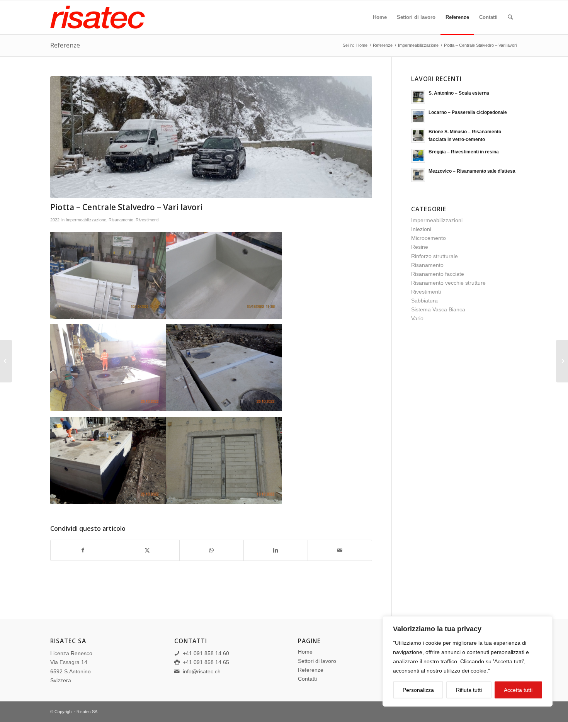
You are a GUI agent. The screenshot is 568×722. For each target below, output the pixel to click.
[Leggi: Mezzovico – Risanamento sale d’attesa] (418, 175)
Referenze (65, 45)
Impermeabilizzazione (86, 219)
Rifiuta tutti (469, 690)
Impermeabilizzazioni (437, 220)
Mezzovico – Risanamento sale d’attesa (472, 171)
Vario (417, 318)
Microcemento (428, 238)
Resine (419, 247)
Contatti (307, 679)
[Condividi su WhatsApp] (211, 550)
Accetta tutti (518, 690)
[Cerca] (510, 17)
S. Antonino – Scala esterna (459, 93)
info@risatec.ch (202, 671)
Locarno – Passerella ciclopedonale (468, 112)
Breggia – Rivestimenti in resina (464, 152)
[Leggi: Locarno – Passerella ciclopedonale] (418, 116)
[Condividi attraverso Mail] (340, 550)
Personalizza (418, 690)
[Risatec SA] (108, 17)
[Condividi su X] (147, 550)
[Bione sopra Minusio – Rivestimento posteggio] (562, 361)
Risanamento (121, 219)
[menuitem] (380, 17)
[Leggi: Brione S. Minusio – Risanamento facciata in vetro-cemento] (418, 136)
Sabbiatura (424, 300)
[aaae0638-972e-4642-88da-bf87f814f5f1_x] (211, 137)
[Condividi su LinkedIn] (276, 550)
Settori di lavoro (317, 661)
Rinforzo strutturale (434, 256)
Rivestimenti (147, 219)
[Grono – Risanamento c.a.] (6, 361)
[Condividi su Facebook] (83, 550)
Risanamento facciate (437, 274)
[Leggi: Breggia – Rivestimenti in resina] (418, 156)
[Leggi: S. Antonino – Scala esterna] (418, 97)
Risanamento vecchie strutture (448, 283)
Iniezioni (421, 229)
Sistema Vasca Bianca (438, 309)
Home (305, 652)
